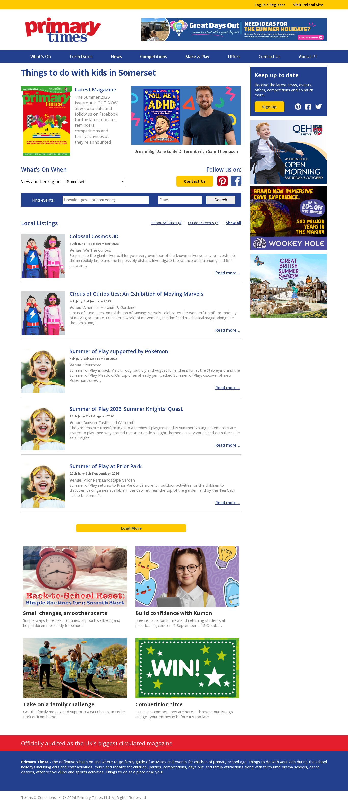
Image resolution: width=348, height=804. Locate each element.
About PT (308, 56)
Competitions (153, 56)
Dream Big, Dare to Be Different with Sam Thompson (186, 151)
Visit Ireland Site (308, 4)
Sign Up (269, 106)
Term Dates (81, 56)
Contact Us (269, 56)
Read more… (227, 273)
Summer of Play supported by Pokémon (119, 351)
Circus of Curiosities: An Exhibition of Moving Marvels (136, 293)
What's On (40, 56)
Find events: (43, 200)
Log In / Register (270, 4)
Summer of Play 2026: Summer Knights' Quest (126, 408)
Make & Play (197, 56)
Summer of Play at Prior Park (106, 466)
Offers (234, 56)
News (116, 56)
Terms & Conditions (38, 797)
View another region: (42, 182)
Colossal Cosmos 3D (94, 236)
